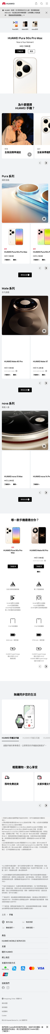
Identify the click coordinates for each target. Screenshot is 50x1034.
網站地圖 (4, 1003)
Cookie (4, 1016)
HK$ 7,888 (11, 371)
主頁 (4, 914)
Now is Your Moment (25, 42)
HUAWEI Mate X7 (40, 361)
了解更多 (5, 1031)
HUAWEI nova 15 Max (13, 476)
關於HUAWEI (7, 952)
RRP (5, 371)
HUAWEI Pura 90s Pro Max (25, 38)
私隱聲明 (4, 1011)
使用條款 (4, 1007)
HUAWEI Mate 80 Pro (13, 361)
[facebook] (3, 988)
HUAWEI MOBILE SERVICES (13, 941)
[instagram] (8, 988)
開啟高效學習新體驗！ (16, 15)
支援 (4, 946)
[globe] (2, 998)
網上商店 (5, 957)
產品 (4, 935)
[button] (36, 3)
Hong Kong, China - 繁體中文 (13, 999)
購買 (31, 51)
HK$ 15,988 (40, 371)
